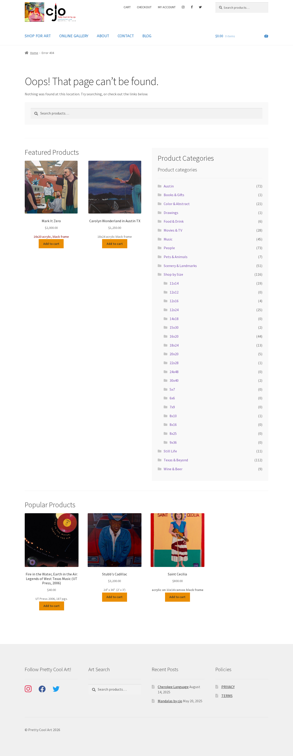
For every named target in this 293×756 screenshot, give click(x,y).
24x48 (174, 371)
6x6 (172, 398)
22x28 (174, 363)
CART (127, 7)
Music (168, 239)
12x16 (174, 301)
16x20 (174, 336)
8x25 (173, 433)
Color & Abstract (177, 203)
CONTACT (126, 36)
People (169, 248)
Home (34, 53)
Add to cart (51, 244)
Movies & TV (173, 230)
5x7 (172, 389)
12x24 (174, 309)
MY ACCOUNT (167, 7)
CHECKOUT (144, 7)
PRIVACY (228, 686)
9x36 (173, 442)
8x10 (173, 416)
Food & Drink (174, 221)
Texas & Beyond (176, 460)
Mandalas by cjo (170, 701)
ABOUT (103, 36)
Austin (169, 186)
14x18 (174, 318)
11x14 (174, 283)
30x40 (174, 380)
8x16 (173, 424)
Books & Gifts (174, 194)
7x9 (172, 407)
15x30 (174, 327)
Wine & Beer (173, 469)
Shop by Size (173, 274)
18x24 (174, 345)
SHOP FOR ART (38, 36)
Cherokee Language (173, 686)
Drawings (171, 212)
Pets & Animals (175, 256)
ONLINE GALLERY (73, 36)
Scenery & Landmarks (180, 265)
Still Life (170, 451)
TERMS (227, 695)
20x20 (174, 354)
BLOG (146, 36)
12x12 (174, 292)
